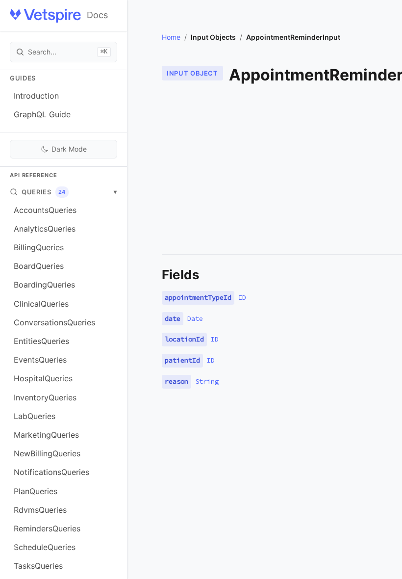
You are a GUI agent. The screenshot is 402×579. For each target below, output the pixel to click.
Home (171, 37)
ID (242, 297)
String (207, 381)
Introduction (36, 96)
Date (195, 318)
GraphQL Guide (42, 114)
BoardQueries (39, 266)
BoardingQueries (44, 285)
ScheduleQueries (44, 547)
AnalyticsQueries (44, 229)
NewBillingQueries (47, 453)
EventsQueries (40, 360)
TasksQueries (38, 566)
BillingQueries (39, 247)
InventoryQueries (45, 397)
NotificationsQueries (51, 472)
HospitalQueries (43, 378)
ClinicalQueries (41, 304)
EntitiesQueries (41, 341)
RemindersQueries (47, 528)
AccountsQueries (45, 210)
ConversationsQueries (54, 322)
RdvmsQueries (40, 510)
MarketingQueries (46, 435)
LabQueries (34, 416)
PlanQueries (35, 491)
